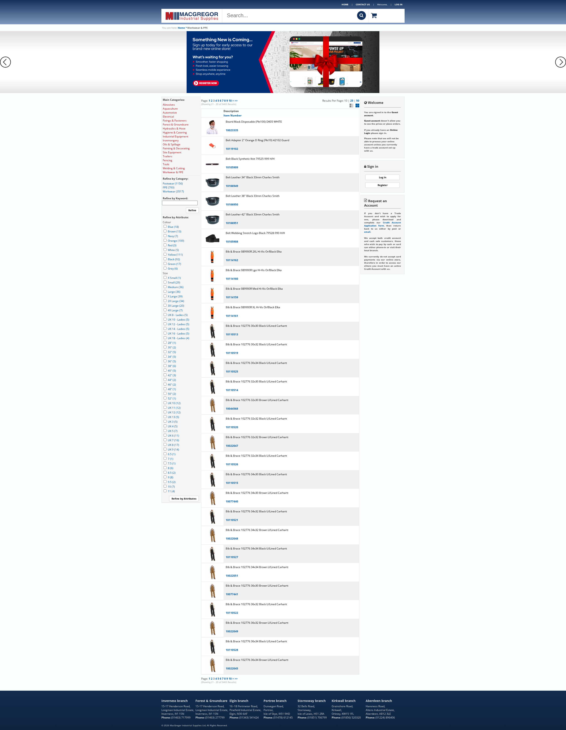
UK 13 (173, 417)
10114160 (232, 279)
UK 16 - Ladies (178, 333)
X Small (174, 278)
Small (174, 282)
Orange (176, 241)
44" (172, 380)
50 (357, 101)
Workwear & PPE (173, 172)
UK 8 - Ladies (178, 315)
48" (172, 389)
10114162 (232, 260)
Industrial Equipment (175, 136)
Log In (382, 177)
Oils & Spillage (171, 144)
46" (172, 384)
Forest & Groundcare (176, 124)
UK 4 (173, 426)
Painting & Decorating (176, 148)
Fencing (167, 160)
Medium (176, 287)
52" (172, 398)
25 (351, 101)
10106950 (232, 204)
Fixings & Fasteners (175, 120)
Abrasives (169, 104)
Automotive (170, 112)
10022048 (232, 538)
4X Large (175, 310)
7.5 (172, 463)
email (367, 231)
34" (172, 357)
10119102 (232, 149)
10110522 (232, 613)
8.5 (172, 473)
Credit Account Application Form (382, 224)
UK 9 (173, 449)
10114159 (232, 297)
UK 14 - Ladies (178, 329)
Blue (173, 227)
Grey (173, 268)
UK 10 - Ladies (178, 319)
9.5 (172, 482)
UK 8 (173, 445)
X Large (175, 296)
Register (383, 185)
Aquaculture (170, 108)
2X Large (176, 301)
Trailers (167, 156)
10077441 (232, 594)
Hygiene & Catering (175, 132)
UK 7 (173, 440)
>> (236, 101)
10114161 (232, 316)
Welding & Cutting (174, 168)
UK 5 (173, 431)
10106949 (232, 186)
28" (172, 343)
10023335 (232, 130)
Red (172, 245)
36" (172, 361)
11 (171, 491)
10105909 (232, 167)
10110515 (232, 483)
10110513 (232, 334)
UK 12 (174, 412)
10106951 (232, 223)
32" (172, 352)
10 (230, 101)
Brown (174, 231)
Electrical (168, 116)
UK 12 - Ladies (178, 324)
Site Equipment (172, 152)
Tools (166, 164)
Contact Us (363, 4)
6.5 (172, 454)
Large (174, 292)
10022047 (232, 446)
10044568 (232, 409)
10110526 (232, 464)
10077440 (232, 501)
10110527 (232, 557)
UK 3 (173, 422)
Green (174, 264)
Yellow (175, 255)
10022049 (232, 631)
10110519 (232, 353)
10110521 (232, 520)
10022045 (232, 668)
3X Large (176, 306)
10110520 (232, 427)
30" (172, 347)
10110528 (232, 650)
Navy (173, 236)
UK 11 (174, 408)
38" (172, 366)
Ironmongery (171, 140)
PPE (168, 187)
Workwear (173, 191)
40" (172, 371)
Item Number (232, 115)
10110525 (232, 371)
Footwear (173, 183)
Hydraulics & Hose (174, 128)
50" (172, 394)
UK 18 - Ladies (178, 338)
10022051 (232, 576)
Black (174, 259)
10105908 (232, 241)
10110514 (232, 390)
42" (172, 375)
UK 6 (173, 435)
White (173, 250)
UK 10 (174, 403)
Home (345, 4)
